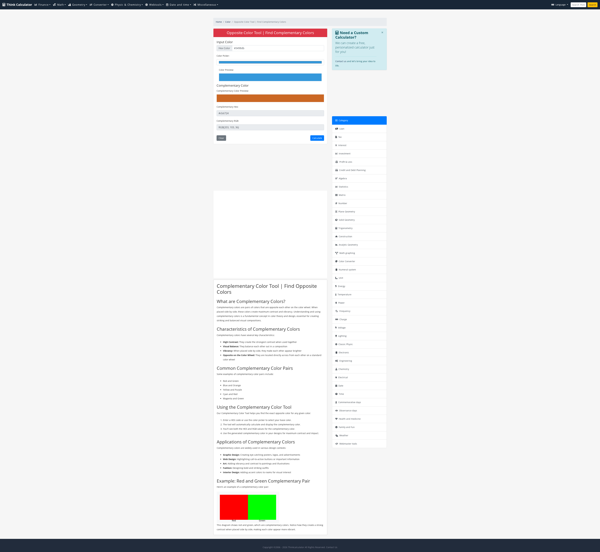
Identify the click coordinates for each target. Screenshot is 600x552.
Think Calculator (19, 5)
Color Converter (347, 261)
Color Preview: (226, 69)
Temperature (344, 294)
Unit (341, 277)
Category (343, 120)
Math (60, 4)
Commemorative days (349, 402)
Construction (345, 236)
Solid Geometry (347, 219)
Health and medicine (350, 418)
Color (228, 21)
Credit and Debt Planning (352, 170)
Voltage (342, 327)
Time (341, 393)
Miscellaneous (207, 4)
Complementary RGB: (228, 120)
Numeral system (347, 269)
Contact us (340, 61)
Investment (344, 153)
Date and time (179, 4)
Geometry (78, 4)
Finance (43, 4)
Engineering (345, 360)
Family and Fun (347, 427)
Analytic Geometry (348, 244)
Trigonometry (345, 228)
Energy (341, 286)
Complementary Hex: (227, 106)
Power (341, 302)
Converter (100, 4)
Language (560, 4)
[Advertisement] (270, 167)
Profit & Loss (345, 161)
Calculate (317, 138)
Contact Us (331, 547)
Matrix (342, 194)
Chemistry (343, 369)
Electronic (344, 352)
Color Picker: (223, 55)
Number (342, 203)
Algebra (343, 178)
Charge (343, 319)
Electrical (343, 377)
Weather (343, 435)
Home (219, 21)
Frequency (344, 311)
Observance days (348, 410)
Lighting (342, 335)
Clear (221, 138)
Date (340, 385)
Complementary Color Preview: (233, 90)
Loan (341, 128)
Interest (342, 145)
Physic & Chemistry (128, 4)
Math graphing (347, 253)
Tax (340, 136)
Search (592, 4)
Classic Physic (345, 344)
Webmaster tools (348, 443)
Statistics (343, 186)
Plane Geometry (346, 211)
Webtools (155, 4)
